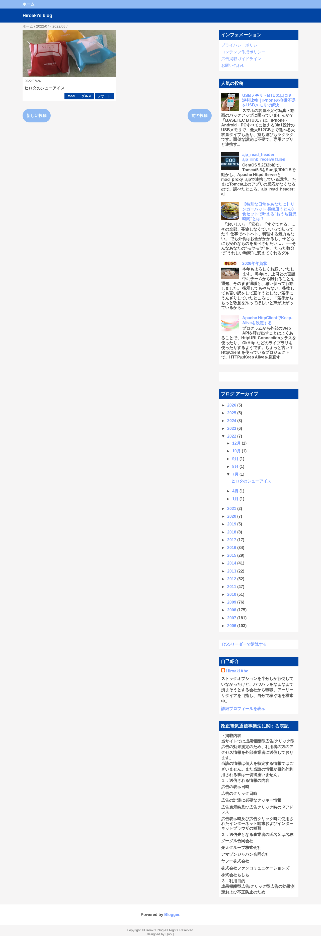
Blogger (171, 914)
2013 (232, 571)
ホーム (29, 4)
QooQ (170, 934)
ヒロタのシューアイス (45, 88)
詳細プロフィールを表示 (243, 708)
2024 (232, 421)
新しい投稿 (37, 115)
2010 (232, 594)
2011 (232, 587)
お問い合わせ (233, 65)
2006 (232, 626)
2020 (232, 516)
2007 (232, 618)
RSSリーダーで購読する (244, 644)
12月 (237, 443)
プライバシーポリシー (241, 45)
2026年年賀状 (254, 263)
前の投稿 (200, 115)
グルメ (86, 96)
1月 (235, 499)
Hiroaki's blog (37, 15)
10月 (237, 451)
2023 (232, 428)
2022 (232, 436)
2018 (232, 532)
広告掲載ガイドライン (241, 59)
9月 (235, 459)
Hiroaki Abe (237, 671)
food (71, 96)
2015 (232, 555)
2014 (232, 563)
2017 (232, 540)
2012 (232, 579)
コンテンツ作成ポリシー (243, 52)
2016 (232, 547)
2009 (232, 602)
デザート (104, 96)
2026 (232, 405)
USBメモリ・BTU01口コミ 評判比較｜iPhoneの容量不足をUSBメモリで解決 (269, 100)
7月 (235, 474)
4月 (235, 491)
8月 (235, 466)
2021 (232, 508)
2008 (232, 610)
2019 (232, 524)
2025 (232, 413)
